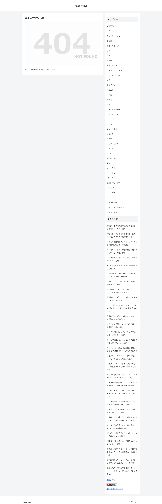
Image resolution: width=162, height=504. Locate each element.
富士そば (110, 100)
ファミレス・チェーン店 (116, 207)
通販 (108, 80)
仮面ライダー (112, 202)
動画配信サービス (113, 183)
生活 (108, 31)
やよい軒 (110, 134)
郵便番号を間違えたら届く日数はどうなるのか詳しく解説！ (122, 442)
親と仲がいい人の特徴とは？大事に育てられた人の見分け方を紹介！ (122, 275)
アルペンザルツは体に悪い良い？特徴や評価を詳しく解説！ (122, 283)
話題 (108, 56)
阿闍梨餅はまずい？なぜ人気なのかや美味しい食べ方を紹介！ (122, 298)
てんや (109, 153)
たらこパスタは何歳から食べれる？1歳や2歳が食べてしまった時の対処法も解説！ (121, 308)
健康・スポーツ (113, 46)
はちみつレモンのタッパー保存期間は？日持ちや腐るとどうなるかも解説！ (122, 357)
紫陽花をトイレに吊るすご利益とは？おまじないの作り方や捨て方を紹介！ (122, 235)
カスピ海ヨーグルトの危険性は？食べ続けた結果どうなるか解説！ (122, 251)
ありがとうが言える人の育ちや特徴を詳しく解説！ (122, 267)
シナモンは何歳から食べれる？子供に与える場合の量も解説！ (122, 325)
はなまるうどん (113, 114)
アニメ (109, 198)
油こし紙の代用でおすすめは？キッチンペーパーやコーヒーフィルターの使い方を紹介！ (122, 471)
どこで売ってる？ (113, 75)
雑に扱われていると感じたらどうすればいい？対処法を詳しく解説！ (122, 290)
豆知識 (109, 60)
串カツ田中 (111, 168)
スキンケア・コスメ (114, 70)
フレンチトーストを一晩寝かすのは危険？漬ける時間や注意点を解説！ (121, 403)
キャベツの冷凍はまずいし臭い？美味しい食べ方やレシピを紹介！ (122, 333)
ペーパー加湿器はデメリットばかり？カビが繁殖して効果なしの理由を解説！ (122, 384)
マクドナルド (112, 193)
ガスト (109, 105)
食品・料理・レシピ (114, 36)
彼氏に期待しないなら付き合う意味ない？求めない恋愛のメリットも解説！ (121, 461)
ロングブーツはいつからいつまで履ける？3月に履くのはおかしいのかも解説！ (121, 394)
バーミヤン (111, 178)
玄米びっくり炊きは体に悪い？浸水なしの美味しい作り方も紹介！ (122, 227)
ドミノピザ (111, 85)
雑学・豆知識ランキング (114, 489)
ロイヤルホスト (113, 129)
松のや (109, 139)
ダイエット (111, 41)
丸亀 (108, 163)
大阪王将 (110, 90)
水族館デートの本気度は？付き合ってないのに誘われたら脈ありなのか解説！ (122, 418)
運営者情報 (110, 480)
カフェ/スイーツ (113, 188)
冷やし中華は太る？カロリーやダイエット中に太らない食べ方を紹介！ (122, 243)
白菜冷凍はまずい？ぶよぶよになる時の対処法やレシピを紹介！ (122, 317)
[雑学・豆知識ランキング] (111, 486)
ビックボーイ (112, 158)
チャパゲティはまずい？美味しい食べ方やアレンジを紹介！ (122, 259)
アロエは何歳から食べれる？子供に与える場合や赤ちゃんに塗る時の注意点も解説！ (122, 452)
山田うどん (111, 149)
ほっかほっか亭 (113, 144)
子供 (108, 51)
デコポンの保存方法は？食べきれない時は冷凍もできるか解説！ (122, 434)
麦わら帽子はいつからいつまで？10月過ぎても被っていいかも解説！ (122, 341)
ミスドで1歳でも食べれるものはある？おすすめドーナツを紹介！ (121, 410)
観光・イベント (113, 65)
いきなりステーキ (113, 109)
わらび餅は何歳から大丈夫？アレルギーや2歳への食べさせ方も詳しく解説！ (122, 376)
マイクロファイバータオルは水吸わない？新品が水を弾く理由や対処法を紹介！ (121, 367)
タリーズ (110, 119)
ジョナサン (111, 173)
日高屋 (109, 95)
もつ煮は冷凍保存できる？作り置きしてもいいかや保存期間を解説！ (122, 426)
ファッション (112, 212)
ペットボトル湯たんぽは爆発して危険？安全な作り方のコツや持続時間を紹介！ (122, 349)
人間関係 (110, 26)
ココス (109, 124)
